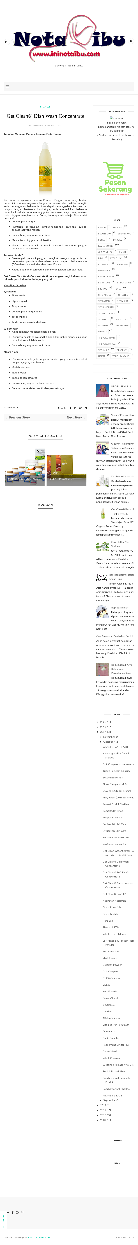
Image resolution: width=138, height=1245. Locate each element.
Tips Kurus (103, 350)
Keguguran (116, 258)
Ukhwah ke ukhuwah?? (124, 443)
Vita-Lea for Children (114, 933)
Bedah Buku (104, 233)
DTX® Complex (111, 978)
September (109, 1100)
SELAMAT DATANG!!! (115, 746)
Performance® (111, 951)
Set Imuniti (122, 301)
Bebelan (117, 227)
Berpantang (124, 233)
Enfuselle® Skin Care (114, 830)
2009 (103, 1119)
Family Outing (105, 246)
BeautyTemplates (39, 1237)
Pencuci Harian (106, 276)
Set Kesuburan (106, 307)
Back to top (124, 1237)
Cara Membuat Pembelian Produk (115, 636)
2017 (103, 731)
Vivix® (106, 984)
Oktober (108, 741)
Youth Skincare (120, 356)
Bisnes (101, 239)
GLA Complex (105, 252)
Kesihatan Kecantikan (123, 476)
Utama (101, 356)
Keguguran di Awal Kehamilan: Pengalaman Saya (121, 669)
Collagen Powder (112, 964)
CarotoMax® (110, 1051)
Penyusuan (104, 282)
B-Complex (109, 1004)
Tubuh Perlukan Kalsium (116, 770)
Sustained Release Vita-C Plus (120, 1064)
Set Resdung (122, 325)
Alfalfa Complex (111, 1018)
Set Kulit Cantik (106, 313)
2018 (103, 726)
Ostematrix (109, 1031)
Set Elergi (123, 295)
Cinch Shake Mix (112, 907)
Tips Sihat (121, 350)
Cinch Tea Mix (110, 913)
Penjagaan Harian (112, 817)
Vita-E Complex (111, 1058)
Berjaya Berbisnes (113, 777)
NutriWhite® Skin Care (116, 837)
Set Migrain (122, 319)
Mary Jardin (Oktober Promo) (119, 797)
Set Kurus (103, 319)
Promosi (102, 288)
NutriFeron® (110, 991)
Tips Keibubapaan (107, 343)
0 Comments (11, 407)
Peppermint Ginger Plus (116, 1044)
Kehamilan (103, 264)
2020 (103, 721)
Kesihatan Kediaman (114, 900)
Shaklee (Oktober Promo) (117, 790)
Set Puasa (103, 325)
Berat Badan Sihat (62, 478)
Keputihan (122, 264)
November (109, 736)
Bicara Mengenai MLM (115, 784)
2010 (103, 1115)
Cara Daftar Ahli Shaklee (116, 1088)
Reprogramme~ (119, 607)
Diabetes (117, 239)
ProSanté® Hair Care (114, 824)
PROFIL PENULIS (121, 386)
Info (100, 258)
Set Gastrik (104, 301)
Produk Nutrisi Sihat (114, 1071)
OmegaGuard (110, 998)
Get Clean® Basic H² (123, 509)
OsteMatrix (104, 270)
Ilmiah (122, 252)
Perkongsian (124, 282)
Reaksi (118, 288)
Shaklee (45, 106)
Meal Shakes (110, 958)
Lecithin (107, 1011)
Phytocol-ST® (111, 927)
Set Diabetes (104, 295)
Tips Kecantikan (106, 337)
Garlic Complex (111, 1038)
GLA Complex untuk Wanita (118, 764)
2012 (103, 1105)
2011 (103, 1110)
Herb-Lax (108, 920)
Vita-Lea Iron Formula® (116, 1024)
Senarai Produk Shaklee (24, 478)
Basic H (102, 227)
